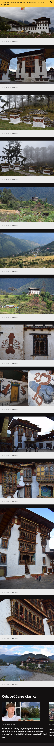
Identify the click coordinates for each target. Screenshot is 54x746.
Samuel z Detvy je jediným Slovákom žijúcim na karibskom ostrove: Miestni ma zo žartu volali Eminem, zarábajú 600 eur (24, 732)
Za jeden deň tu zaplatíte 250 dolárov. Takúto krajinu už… (22, 3)
